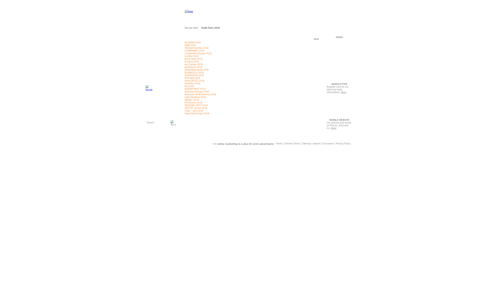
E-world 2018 (192, 61)
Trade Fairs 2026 (157, 43)
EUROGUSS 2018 (194, 75)
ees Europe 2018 (194, 64)
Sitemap (306, 143)
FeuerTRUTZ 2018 (194, 80)
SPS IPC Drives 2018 (196, 108)
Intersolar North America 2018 (200, 94)
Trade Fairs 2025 (157, 39)
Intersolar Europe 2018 (197, 91)
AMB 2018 (190, 45)
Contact (152, 71)
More (343, 92)
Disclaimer (328, 143)
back (316, 39)
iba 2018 (189, 86)
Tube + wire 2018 (194, 110)
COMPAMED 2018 (194, 50)
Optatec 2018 (192, 100)
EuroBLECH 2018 (194, 72)
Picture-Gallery (156, 62)
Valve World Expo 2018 (197, 113)
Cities (150, 57)
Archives (152, 67)
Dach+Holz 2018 (194, 59)
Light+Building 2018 (195, 97)
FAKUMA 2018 (192, 78)
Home (279, 143)
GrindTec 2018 (192, 83)
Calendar (152, 53)
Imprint (316, 143)
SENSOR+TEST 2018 (196, 105)
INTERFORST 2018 (195, 89)
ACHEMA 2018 (193, 42)
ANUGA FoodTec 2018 (197, 48)
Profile (151, 76)
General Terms (292, 143)
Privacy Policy (343, 143)
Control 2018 (191, 56)
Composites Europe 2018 (198, 53)
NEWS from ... (156, 48)
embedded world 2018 (197, 69)
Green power (191, 142)
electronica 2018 (193, 67)
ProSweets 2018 (193, 102)
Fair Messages (156, 34)
